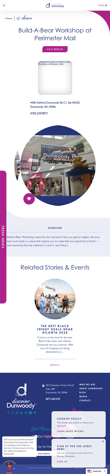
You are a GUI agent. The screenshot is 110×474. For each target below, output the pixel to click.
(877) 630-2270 (53, 398)
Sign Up (62, 462)
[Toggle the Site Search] (4, 5)
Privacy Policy (79, 468)
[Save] (29, 199)
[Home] (55, 5)
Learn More (65, 431)
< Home (8, 18)
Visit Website (55, 49)
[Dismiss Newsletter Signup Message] (103, 441)
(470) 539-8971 (39, 113)
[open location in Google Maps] (55, 77)
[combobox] (96, 471)
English (97, 471)
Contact (85, 400)
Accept (79, 431)
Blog (82, 392)
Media (83, 396)
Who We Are (87, 384)
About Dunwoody (91, 388)
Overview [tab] (55, 228)
